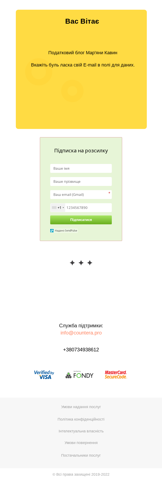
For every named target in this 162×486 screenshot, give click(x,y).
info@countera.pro (81, 333)
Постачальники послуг (81, 455)
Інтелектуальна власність (81, 431)
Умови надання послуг (81, 407)
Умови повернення (81, 443)
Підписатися (81, 220)
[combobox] (57, 207)
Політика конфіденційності (81, 419)
